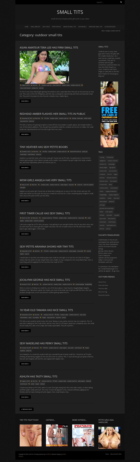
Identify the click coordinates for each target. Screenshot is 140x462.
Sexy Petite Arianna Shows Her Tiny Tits (47, 246)
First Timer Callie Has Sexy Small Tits (45, 213)
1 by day (102, 157)
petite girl (84, 151)
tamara (64, 317)
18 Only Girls (110, 157)
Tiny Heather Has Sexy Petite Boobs (44, 147)
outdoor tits (35, 88)
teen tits (102, 229)
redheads (88, 381)
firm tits (109, 174)
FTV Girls (46, 118)
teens (30, 317)
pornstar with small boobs (107, 208)
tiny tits (27, 254)
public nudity (87, 118)
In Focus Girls (103, 184)
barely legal (111, 164)
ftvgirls (22, 221)
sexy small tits (24, 121)
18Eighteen (103, 160)
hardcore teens (104, 181)
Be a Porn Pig (102, 292)
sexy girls (116, 215)
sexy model (103, 218)
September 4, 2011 (27, 251)
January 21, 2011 (26, 284)
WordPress (48, 454)
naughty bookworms (111, 191)
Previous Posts (27, 409)
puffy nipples (81, 381)
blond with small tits (75, 151)
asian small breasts (25, 88)
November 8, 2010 (27, 314)
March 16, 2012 (26, 218)
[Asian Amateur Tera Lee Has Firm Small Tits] (44, 52)
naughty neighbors (114, 195)
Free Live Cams (103, 285)
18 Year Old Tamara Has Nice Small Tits (46, 310)
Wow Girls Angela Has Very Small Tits (46, 180)
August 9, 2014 (26, 85)
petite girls (80, 118)
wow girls (71, 184)
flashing (74, 118)
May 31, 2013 (25, 184)
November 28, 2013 (27, 118)
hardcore (102, 178)
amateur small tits (69, 27)
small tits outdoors (88, 184)
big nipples (112, 167)
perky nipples (56, 27)
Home (26, 27)
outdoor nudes (110, 27)
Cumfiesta (102, 174)
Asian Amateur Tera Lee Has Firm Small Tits (49, 47)
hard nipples (113, 181)
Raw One (35, 85)
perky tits (28, 350)
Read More (24, 101)
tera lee (41, 88)
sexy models (82, 27)
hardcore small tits (95, 27)
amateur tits (103, 164)
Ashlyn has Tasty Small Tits (38, 376)
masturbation (114, 188)
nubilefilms (102, 198)
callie (89, 218)
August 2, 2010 (26, 381)
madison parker (104, 188)
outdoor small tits (75, 85)
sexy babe (109, 215)
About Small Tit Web (115, 454)
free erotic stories (103, 295)
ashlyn (32, 384)
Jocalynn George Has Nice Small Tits (45, 280)
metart (101, 191)
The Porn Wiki (102, 289)
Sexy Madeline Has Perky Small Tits (43, 343)
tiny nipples (36, 317)
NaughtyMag (88, 284)
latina (110, 184)
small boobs (23, 154)
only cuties (116, 198)
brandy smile (103, 171)
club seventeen (113, 171)
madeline (22, 350)
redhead (42, 384)
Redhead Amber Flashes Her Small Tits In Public (52, 114)
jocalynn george (80, 284)
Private (101, 212)
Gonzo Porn (102, 282)
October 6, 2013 (26, 151)
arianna (89, 251)
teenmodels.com (111, 225)
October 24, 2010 (26, 348)
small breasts (35, 27)
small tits (31, 121)
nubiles (109, 198)
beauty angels (103, 167)
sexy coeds (46, 27)
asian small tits (57, 85)
